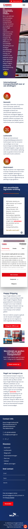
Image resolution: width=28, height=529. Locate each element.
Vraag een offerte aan (12, 326)
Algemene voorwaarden (14, 527)
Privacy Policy (8, 525)
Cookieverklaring (18, 525)
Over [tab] (23, 248)
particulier (13, 391)
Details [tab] (14, 248)
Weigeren (14, 283)
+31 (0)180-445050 (10, 432)
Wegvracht (7, 453)
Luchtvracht (7, 136)
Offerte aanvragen (9, 464)
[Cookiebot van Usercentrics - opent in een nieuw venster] (19, 244)
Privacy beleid (9, 498)
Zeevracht (6, 102)
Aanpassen (13, 279)
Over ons (6, 458)
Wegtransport (8, 167)
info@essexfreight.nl (10, 435)
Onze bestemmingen (10, 455)
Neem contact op (17, 1)
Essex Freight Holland (16, 523)
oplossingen (18, 221)
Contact (6, 461)
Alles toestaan (14, 274)
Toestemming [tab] (5, 248)
